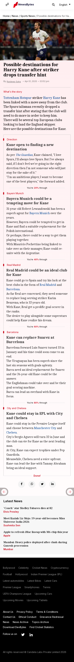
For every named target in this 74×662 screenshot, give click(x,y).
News (15, 15)
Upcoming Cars (43, 593)
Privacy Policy (25, 611)
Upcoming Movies (13, 600)
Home (6, 15)
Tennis (46, 587)
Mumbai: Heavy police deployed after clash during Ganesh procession (35, 544)
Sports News (27, 15)
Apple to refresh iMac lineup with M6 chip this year (35, 532)
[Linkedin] (52, 484)
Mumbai (8, 549)
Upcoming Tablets (37, 600)
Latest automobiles (13, 580)
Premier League (12, 587)
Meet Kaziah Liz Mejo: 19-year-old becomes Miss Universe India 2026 (34, 520)
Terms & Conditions (47, 611)
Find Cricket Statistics (42, 627)
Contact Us (9, 616)
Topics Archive (40, 622)
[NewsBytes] (23, 5)
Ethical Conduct (27, 616)
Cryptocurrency (60, 567)
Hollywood (21, 574)
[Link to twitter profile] (23, 634)
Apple (6, 535)
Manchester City (45, 428)
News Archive (20, 622)
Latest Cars (51, 580)
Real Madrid (48, 285)
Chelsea (11, 432)
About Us (8, 611)
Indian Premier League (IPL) (46, 574)
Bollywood (9, 567)
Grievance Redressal (52, 616)
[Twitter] (42, 484)
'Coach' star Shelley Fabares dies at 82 (27, 508)
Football (7, 574)
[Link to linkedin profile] (31, 634)
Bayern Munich (39, 213)
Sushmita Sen (11, 525)
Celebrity (23, 567)
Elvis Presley (11, 511)
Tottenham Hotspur (17, 98)
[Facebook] (21, 484)
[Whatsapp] (31, 484)
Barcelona (13, 289)
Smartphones (31, 587)
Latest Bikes (34, 580)
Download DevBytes (14, 627)
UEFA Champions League (17, 593)
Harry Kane (51, 98)
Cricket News (39, 567)
